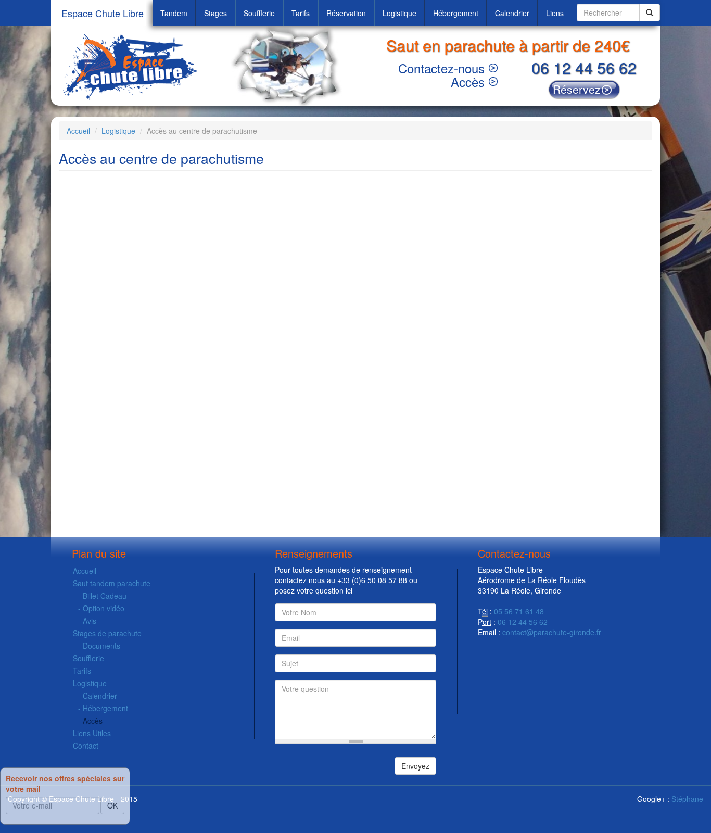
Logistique (399, 13)
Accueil (78, 130)
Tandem (173, 13)
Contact (85, 745)
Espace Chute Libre (102, 13)
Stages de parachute (107, 633)
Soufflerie (259, 13)
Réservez (577, 89)
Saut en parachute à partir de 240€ (508, 45)
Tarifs (300, 13)
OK (112, 805)
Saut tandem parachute (111, 583)
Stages (215, 13)
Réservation (346, 13)
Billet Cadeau (104, 595)
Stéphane (687, 798)
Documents (101, 645)
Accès (468, 81)
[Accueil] (132, 66)
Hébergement (455, 13)
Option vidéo (103, 608)
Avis (89, 620)
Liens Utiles (92, 733)
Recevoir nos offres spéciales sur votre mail (65, 783)
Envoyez (415, 766)
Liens (555, 13)
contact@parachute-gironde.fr (551, 632)
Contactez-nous (441, 68)
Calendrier (512, 13)
